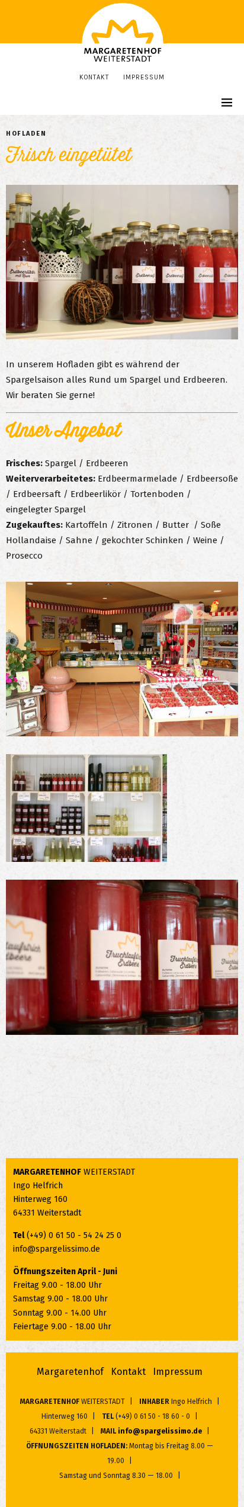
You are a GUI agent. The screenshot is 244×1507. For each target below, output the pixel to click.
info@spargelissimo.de (56, 1249)
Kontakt (94, 77)
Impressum (144, 77)
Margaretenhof (70, 1371)
